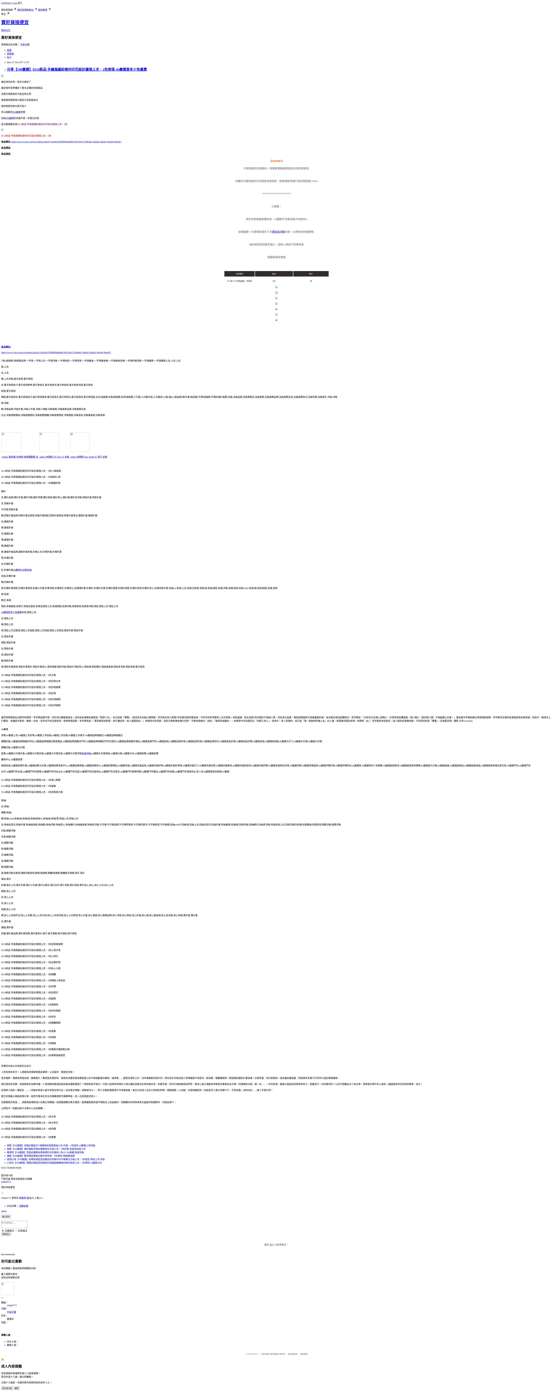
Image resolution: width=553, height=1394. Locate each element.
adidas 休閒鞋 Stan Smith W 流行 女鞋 (88, 457)
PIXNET (255, 1354)
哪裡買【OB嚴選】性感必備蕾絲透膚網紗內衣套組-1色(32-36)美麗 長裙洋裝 (45, 1152)
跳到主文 (5, 30)
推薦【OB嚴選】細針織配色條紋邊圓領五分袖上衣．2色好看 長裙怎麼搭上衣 (46, 1149)
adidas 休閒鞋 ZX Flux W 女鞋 (54, 457)
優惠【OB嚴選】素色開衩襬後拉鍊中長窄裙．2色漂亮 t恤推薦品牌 (41, 1156)
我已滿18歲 (7, 1388)
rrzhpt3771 (6, 1181)
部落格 (10, 54)
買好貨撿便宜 (15, 22)
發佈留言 (6, 1234)
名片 (9, 57)
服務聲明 (304, 1354)
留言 (29, 1198)
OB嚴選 (17, 112)
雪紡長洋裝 (278, 231)
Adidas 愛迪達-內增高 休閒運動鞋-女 (20, 457)
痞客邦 (22, 1198)
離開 (16, 1388)
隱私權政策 (292, 1354)
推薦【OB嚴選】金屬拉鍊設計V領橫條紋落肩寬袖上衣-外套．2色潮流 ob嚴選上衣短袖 (51, 1145)
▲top (3, 1211)
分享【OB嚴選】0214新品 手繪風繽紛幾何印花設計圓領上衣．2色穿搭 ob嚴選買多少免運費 (77, 69)
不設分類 (24, 44)
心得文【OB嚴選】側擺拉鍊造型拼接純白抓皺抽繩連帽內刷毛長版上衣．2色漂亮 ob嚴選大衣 (54, 1163)
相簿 (9, 50)
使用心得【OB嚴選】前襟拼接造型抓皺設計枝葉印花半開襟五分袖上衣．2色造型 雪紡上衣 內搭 (56, 1159)
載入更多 (6, 1217)
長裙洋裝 (86, 753)
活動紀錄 (23, 1206)
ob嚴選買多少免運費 (11, 612)
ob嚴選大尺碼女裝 (22, 570)
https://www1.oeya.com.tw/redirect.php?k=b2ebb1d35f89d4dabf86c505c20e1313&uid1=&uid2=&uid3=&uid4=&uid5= (67, 142)
